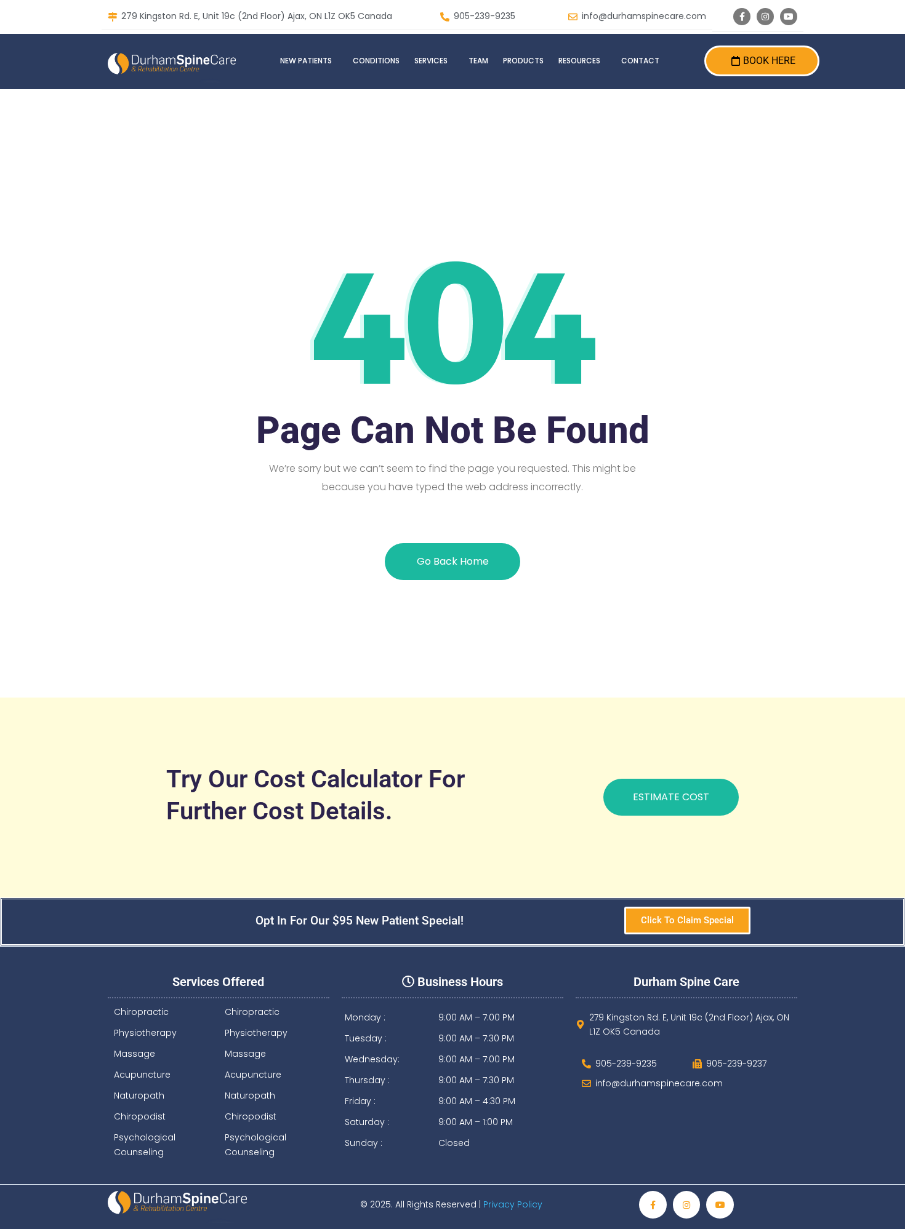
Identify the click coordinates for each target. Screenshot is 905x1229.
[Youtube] (788, 16)
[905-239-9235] (444, 17)
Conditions (376, 60)
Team (478, 60)
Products (523, 60)
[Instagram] (765, 16)
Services (431, 60)
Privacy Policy (514, 1204)
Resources (579, 60)
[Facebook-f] (741, 16)
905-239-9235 (484, 16)
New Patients (306, 60)
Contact (640, 60)
